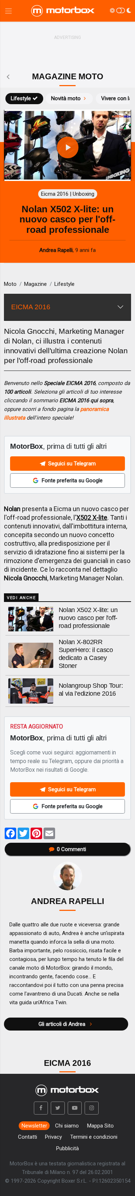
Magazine (35, 284)
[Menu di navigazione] (8, 11)
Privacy (53, 1137)
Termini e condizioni (93, 1137)
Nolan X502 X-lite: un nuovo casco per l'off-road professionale (88, 617)
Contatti (27, 1137)
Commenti (71, 849)
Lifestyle (21, 98)
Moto (10, 284)
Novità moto (66, 98)
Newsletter (34, 1125)
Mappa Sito (100, 1125)
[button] (41, 1108)
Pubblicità (67, 1148)
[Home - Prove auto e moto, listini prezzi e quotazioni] (63, 11)
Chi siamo (67, 1125)
